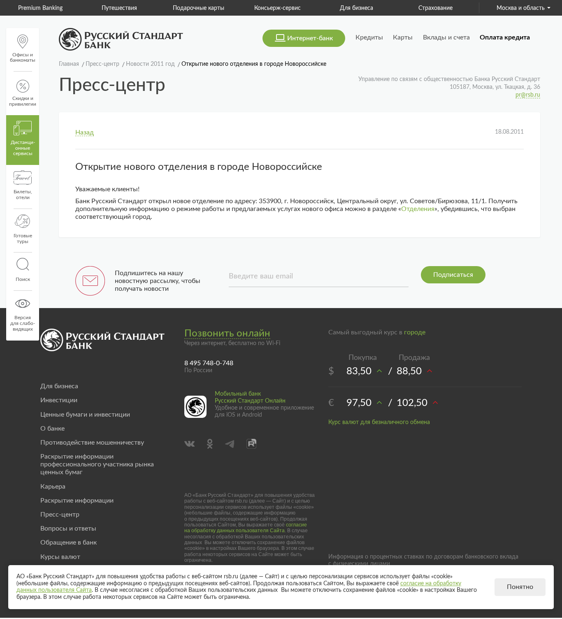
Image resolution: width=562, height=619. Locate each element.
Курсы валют (60, 557)
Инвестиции (58, 400)
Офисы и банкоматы (22, 57)
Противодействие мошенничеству (92, 442)
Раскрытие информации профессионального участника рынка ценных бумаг (97, 464)
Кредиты (369, 37)
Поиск (23, 279)
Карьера (52, 486)
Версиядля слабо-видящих (22, 323)
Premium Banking (40, 8)
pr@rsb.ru (528, 95)
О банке (52, 428)
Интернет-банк (310, 38)
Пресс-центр (59, 514)
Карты (403, 37)
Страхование (435, 8)
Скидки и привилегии (22, 101)
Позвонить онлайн (227, 333)
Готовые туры (23, 238)
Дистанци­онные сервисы (23, 148)
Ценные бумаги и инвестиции (85, 414)
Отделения (417, 209)
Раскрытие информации (77, 500)
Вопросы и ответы (68, 528)
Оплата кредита (505, 37)
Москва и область (521, 8)
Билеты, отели (23, 194)
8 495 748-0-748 (208, 363)
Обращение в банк (68, 542)
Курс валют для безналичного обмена (379, 422)
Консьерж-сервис (277, 8)
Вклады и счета (446, 37)
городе (414, 332)
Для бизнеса (356, 8)
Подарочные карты (198, 8)
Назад (84, 132)
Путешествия (119, 8)
